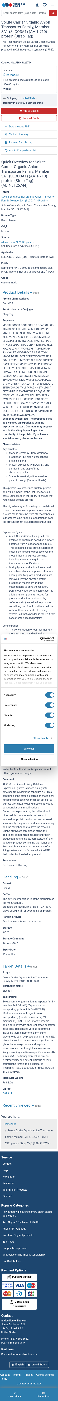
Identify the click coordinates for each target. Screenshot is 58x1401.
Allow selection (29, 759)
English (19, 1364)
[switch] (49, 705)
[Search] (53, 13)
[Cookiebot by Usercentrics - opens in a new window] (41, 639)
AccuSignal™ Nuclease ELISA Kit (21, 1222)
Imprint (17, 1374)
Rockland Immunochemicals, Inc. (20, 1354)
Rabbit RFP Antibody (14, 1228)
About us (5, 1374)
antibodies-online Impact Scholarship (24, 1254)
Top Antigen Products (15, 1189)
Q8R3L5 (7, 1093)
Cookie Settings (45, 1374)
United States (29, 98)
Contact (7, 1163)
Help (5, 1170)
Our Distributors (11, 1261)
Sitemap (7, 1196)
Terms (3, 1378)
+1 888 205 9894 (15, 1342)
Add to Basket (31, 110)
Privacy (29, 1374)
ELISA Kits (8, 1241)
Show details (40, 738)
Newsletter (9, 1176)
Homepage (10, 1124)
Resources (8, 1183)
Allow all (29, 748)
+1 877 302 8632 (19, 1338)
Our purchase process (15, 1248)
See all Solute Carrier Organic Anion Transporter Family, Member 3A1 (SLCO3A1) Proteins (28, 198)
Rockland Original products (18, 1235)
